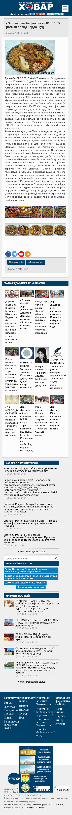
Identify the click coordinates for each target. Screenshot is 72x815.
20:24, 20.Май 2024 (15, 474)
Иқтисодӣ (10, 706)
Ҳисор (59, 720)
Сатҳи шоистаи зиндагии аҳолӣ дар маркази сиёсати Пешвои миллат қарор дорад (35, 651)
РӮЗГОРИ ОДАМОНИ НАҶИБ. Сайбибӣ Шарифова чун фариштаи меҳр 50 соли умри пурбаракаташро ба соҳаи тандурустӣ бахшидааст (37, 606)
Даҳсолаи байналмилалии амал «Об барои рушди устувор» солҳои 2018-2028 (31, 577)
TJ (9, 14)
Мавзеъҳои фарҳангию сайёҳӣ (62, 701)
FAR (27, 14)
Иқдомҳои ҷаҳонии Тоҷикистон (44, 701)
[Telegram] (15, 254)
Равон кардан (35, 262)
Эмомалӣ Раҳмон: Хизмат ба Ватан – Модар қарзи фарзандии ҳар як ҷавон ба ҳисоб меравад (30, 523)
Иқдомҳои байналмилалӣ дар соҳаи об (45, 712)
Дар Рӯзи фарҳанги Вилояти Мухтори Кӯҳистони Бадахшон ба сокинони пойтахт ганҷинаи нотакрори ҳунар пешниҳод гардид (11, 321)
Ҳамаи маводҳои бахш (31, 551)
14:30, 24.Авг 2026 (26, 614)
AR (22, 14)
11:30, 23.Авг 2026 (26, 656)
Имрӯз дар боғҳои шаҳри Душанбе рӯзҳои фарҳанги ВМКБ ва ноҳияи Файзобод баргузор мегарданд (41, 317)
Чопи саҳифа (16, 262)
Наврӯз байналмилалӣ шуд (45, 732)
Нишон (23, 706)
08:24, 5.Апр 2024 (14, 514)
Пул (21, 717)
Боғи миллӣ (59, 710)
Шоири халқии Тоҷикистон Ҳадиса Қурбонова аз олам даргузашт (41, 376)
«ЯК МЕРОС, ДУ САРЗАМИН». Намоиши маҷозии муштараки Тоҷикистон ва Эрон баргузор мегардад (13, 421)
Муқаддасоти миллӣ (27, 699)
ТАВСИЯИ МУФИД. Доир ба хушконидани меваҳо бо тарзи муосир (34, 637)
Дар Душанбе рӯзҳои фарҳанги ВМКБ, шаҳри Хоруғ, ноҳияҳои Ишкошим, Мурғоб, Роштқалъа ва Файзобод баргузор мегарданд (26, 429)
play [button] (50, 14)
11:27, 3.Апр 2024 (14, 545)
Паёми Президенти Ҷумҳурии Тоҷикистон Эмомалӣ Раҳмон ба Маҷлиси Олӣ (26, 570)
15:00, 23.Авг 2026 (26, 642)
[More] (28, 254)
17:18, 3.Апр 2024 (14, 529)
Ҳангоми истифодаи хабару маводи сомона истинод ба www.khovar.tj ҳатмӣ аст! (30, 469)
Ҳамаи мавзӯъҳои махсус (31, 587)
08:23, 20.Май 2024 (15, 498)
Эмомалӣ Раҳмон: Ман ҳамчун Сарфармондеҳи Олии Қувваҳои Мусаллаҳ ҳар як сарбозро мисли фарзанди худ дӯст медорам (30, 538)
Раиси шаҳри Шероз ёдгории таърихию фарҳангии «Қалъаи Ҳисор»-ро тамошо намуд (41, 421)
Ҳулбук (60, 724)
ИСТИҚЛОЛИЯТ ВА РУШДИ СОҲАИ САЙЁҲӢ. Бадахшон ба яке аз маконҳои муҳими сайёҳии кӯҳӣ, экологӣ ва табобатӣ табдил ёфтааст (36, 667)
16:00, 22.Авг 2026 (26, 675)
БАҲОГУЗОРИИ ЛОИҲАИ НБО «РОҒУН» (25, 583)
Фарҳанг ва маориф (11, 712)
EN (18, 14)
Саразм (60, 716)
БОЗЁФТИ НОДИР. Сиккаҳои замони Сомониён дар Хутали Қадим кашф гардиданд (26, 375)
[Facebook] (8, 254)
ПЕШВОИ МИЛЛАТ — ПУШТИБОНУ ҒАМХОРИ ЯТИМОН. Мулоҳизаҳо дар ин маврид (36, 622)
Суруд (23, 713)
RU (13, 14)
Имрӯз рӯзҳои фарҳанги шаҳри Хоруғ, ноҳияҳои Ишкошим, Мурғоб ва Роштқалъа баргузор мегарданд (11, 375)
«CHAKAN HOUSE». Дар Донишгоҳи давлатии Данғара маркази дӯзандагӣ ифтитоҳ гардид (26, 314)
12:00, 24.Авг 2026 (26, 628)
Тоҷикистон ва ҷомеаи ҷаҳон (11, 725)
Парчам (24, 709)
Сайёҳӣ (8, 717)
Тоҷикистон (11, 698)
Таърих (8, 702)
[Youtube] (21, 254)
